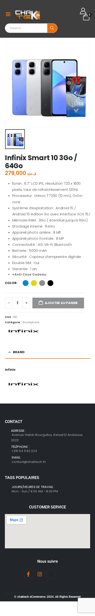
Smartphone (30, 322)
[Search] (52, 28)
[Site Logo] (27, 14)
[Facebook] (28, 574)
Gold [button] (34, 283)
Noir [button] (50, 283)
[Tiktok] (51, 574)
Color (11, 283)
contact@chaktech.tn (29, 462)
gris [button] (42, 283)
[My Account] (83, 11)
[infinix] (23, 331)
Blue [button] (25, 283)
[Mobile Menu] (8, 14)
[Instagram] (40, 574)
